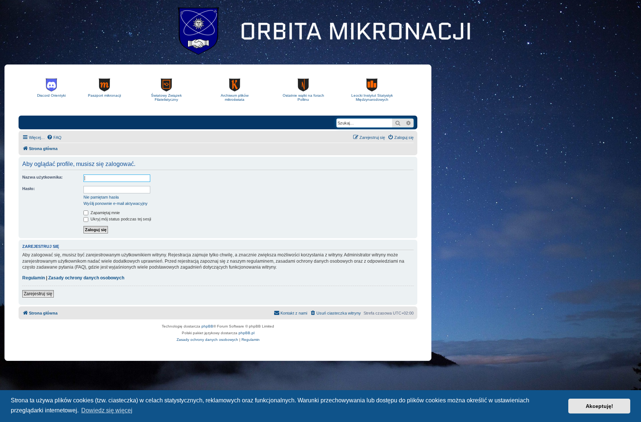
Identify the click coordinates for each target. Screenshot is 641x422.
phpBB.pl (246, 333)
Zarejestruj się (38, 293)
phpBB (207, 326)
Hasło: (28, 188)
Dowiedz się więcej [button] (106, 410)
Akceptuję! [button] (599, 406)
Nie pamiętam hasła (101, 197)
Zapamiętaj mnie (104, 212)
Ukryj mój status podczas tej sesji (120, 219)
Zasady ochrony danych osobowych (86, 277)
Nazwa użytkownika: (42, 177)
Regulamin (33, 277)
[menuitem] (54, 137)
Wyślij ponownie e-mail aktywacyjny (115, 203)
